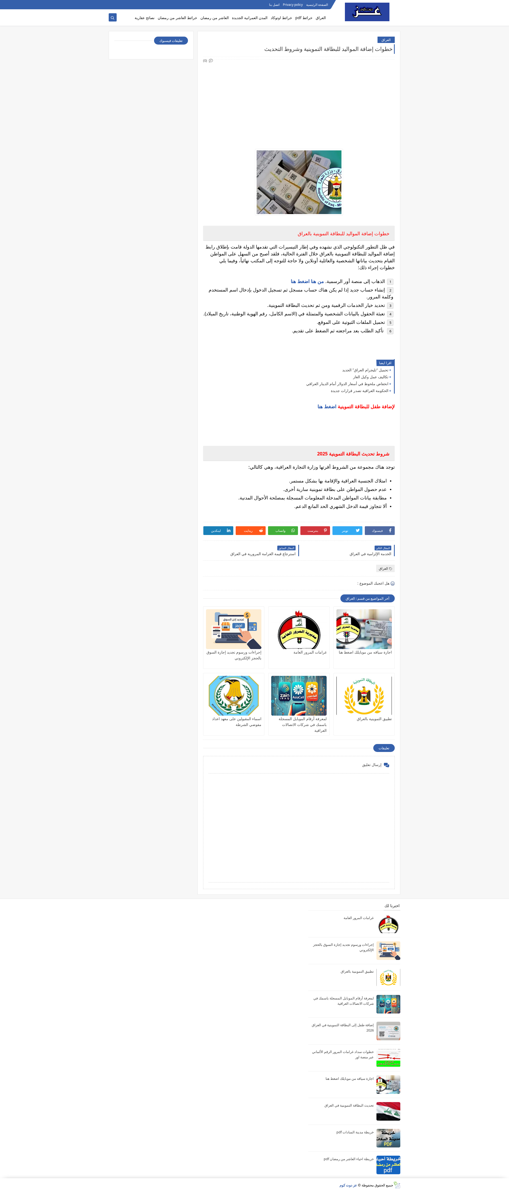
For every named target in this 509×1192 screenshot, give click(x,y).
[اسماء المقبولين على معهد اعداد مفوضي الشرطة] (233, 696)
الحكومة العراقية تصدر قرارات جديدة (359, 390)
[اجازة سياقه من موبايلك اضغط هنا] (364, 629)
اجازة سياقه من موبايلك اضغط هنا (365, 652)
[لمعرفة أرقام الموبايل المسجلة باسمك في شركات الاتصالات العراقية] (299, 696)
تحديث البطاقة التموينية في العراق (349, 1105)
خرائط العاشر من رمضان (177, 17)
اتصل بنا (274, 4)
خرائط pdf (304, 17)
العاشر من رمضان (214, 17)
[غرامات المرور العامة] (299, 629)
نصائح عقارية (145, 17)
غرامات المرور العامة (310, 652)
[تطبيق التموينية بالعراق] (364, 696)
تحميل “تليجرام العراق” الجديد (365, 369)
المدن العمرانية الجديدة (249, 17)
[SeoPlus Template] (396, 1185)
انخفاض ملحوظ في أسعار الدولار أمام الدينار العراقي (347, 383)
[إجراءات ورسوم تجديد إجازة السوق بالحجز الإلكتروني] (233, 629)
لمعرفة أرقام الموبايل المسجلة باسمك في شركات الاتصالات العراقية (303, 724)
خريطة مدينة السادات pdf (355, 1132)
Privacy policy (293, 4)
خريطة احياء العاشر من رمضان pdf (349, 1158)
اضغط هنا (327, 406)
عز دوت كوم (348, 1185)
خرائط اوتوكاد (281, 17)
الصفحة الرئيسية (317, 4)
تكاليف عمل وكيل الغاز (370, 376)
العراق (321, 17)
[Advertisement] (299, 101)
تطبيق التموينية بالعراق (374, 718)
